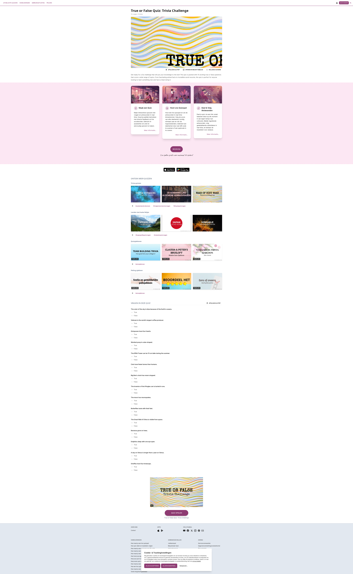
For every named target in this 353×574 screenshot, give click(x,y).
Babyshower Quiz (173, 546)
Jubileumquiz (172, 543)
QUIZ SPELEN (176, 513)
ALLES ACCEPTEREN (152, 566)
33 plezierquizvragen (160, 235)
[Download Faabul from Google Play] (162, 530)
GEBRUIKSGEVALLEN (174, 540)
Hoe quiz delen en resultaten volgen (142, 546)
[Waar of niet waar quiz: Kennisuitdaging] (207, 194)
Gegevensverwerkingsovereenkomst (209, 546)
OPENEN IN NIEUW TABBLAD (194, 69)
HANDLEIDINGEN (136, 540)
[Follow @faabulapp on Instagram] (195, 530)
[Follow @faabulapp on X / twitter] (191, 530)
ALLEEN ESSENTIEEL (169, 566)
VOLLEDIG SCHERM (215, 69)
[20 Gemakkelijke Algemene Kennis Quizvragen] (176, 194)
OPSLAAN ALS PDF (174, 69)
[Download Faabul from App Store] (158, 530)
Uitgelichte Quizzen (10, 3)
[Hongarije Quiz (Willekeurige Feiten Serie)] (207, 223)
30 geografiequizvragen (143, 235)
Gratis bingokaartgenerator (139, 571)
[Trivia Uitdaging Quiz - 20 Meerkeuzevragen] (145, 194)
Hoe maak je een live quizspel (140, 543)
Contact (133, 530)
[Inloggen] (337, 2)
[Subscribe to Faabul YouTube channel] (184, 530)
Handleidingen (24, 3)
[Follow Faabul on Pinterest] (199, 530)
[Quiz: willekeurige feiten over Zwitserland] (145, 223)
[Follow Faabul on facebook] (188, 530)
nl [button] (350, 3)
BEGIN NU (176, 149)
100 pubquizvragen (179, 206)
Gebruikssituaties (38, 3)
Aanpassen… (184, 566)
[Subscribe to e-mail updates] (203, 530)
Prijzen (49, 3)
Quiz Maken (344, 3)
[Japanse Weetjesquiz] (176, 223)
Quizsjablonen (140, 264)
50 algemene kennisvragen (161, 206)
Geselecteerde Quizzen (143, 206)
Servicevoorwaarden (204, 543)
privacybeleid (196, 561)
